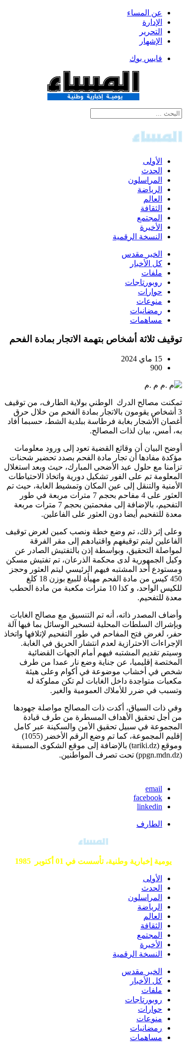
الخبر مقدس (142, 254)
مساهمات (146, 320)
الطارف (149, 824)
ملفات (151, 273)
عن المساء (144, 12)
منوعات (149, 301)
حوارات (150, 291)
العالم (152, 199)
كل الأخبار (146, 263)
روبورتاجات (143, 282)
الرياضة (149, 189)
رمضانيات (146, 310)
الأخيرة (151, 227)
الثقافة (151, 208)
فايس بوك (145, 58)
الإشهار (150, 41)
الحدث (151, 170)
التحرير (150, 31)
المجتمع (149, 217)
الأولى (152, 161)
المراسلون (145, 180)
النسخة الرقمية (137, 236)
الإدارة (152, 22)
